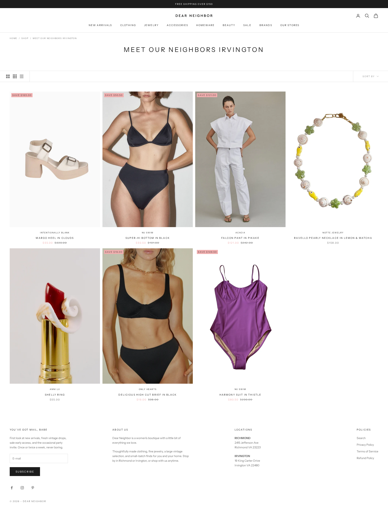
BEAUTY (229, 25)
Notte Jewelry (333, 232)
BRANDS (265, 25)
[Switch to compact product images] (21, 76)
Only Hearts (148, 389)
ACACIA (240, 232)
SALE (247, 25)
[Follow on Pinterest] (33, 488)
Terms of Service (367, 451)
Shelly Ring (55, 394)
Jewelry (151, 25)
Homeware (205, 25)
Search (361, 438)
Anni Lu (55, 389)
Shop (24, 38)
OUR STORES (289, 25)
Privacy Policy (365, 445)
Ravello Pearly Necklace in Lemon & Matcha (333, 237)
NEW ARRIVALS (100, 25)
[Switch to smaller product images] (15, 76)
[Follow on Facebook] (12, 488)
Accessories (177, 25)
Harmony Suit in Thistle (240, 394)
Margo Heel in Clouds (55, 237)
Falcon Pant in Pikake (240, 237)
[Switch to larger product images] (8, 76)
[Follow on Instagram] (22, 488)
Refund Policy (365, 458)
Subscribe (25, 471)
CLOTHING (128, 25)
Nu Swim (148, 232)
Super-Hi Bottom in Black (147, 237)
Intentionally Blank (55, 232)
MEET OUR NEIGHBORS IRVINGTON (55, 38)
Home (13, 38)
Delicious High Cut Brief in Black (147, 394)
